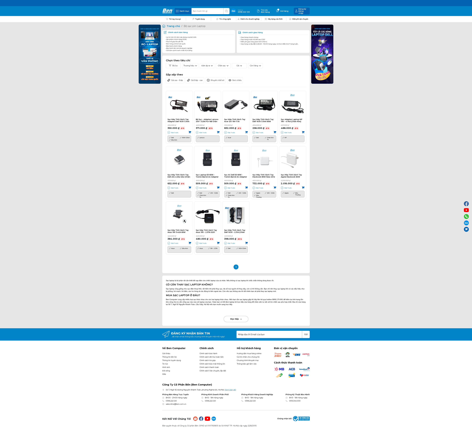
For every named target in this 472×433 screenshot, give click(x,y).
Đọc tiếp (234, 319)
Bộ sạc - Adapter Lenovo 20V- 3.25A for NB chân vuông (207, 120)
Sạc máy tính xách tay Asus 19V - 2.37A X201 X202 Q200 (206, 231)
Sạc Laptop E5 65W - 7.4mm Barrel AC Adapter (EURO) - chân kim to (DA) (207, 176)
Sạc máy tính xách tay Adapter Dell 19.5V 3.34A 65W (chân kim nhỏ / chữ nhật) (178, 120)
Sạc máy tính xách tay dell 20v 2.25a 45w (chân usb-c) (179, 176)
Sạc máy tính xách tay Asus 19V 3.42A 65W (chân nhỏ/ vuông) (178, 231)
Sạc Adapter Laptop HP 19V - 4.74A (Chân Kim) (291, 120)
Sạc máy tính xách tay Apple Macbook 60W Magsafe (291, 176)
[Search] (226, 11)
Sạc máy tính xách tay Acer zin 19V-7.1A (234, 120)
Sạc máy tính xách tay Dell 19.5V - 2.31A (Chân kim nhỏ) (234, 231)
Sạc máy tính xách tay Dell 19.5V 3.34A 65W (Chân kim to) (262, 120)
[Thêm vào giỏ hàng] (190, 132)
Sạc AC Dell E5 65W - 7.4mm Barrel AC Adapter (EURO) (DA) (235, 176)
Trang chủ (173, 26)
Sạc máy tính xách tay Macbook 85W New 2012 (263, 176)
